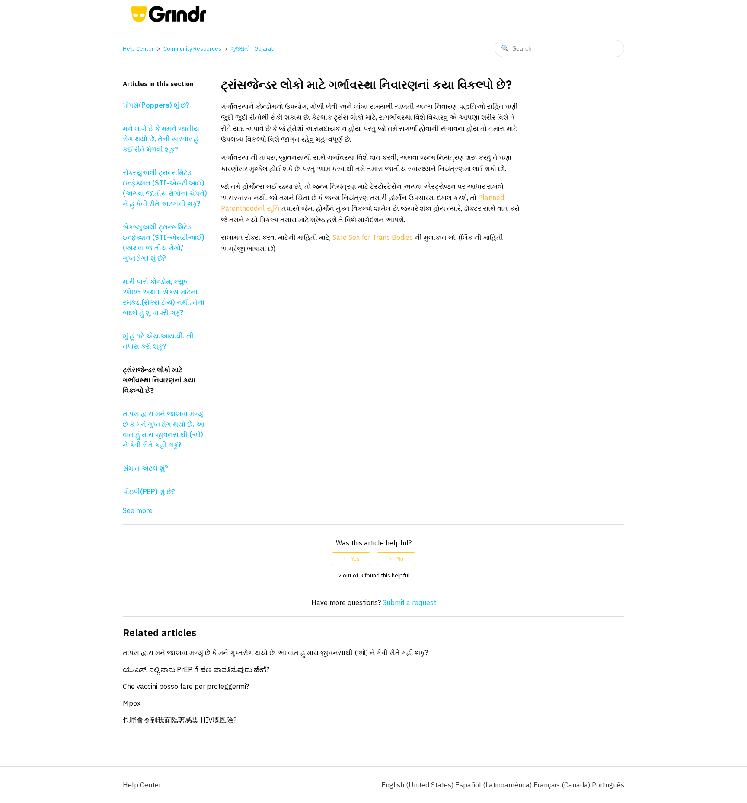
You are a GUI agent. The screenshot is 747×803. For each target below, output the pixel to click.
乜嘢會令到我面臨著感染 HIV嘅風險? (179, 720)
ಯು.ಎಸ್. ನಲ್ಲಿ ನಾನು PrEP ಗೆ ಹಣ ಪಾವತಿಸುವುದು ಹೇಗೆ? (196, 669)
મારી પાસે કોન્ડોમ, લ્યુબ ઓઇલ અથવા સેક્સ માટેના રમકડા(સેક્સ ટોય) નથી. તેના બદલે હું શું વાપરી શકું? (163, 297)
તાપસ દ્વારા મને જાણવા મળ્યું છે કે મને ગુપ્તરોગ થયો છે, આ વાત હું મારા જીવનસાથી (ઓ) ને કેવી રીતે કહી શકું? (163, 429)
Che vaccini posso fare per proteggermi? (186, 686)
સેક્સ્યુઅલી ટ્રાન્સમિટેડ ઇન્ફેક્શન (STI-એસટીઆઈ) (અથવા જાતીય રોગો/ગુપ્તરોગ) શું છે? (163, 242)
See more (138, 510)
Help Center (138, 48)
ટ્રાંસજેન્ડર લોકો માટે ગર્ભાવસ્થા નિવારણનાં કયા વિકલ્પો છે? (159, 380)
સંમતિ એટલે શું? (145, 468)
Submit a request (409, 602)
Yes (355, 559)
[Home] (168, 19)
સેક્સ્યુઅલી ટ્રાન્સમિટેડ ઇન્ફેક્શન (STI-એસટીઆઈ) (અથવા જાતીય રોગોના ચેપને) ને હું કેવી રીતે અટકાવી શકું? (165, 188)
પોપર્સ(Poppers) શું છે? (156, 105)
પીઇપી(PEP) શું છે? (149, 491)
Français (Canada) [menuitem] (562, 785)
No (399, 559)
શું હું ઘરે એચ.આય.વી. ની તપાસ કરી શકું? (158, 341)
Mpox (131, 703)
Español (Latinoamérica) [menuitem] (494, 785)
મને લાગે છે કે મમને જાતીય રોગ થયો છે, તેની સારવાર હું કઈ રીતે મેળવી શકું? (161, 138)
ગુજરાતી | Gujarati (253, 48)
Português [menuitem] (608, 785)
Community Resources (192, 48)
